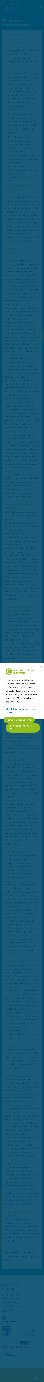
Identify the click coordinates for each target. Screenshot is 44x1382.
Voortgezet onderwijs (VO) (20, 728)
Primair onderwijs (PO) (19, 720)
